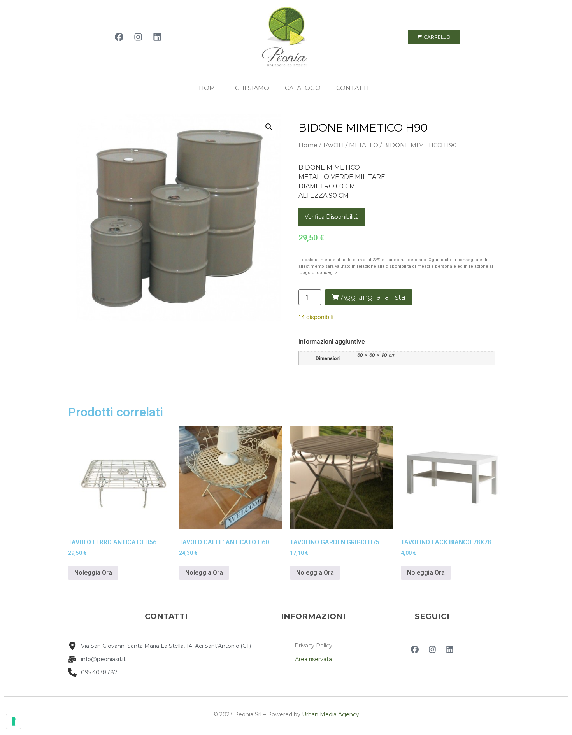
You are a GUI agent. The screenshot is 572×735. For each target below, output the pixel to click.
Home (209, 88)
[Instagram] (138, 37)
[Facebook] (119, 37)
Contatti (352, 88)
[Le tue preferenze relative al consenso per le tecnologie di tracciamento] (13, 721)
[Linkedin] (157, 37)
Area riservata (313, 659)
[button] (269, 127)
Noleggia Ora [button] (93, 572)
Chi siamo (252, 88)
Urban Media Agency (330, 714)
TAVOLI (333, 145)
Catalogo (303, 88)
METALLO (363, 145)
